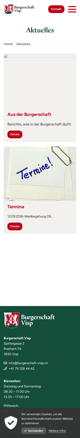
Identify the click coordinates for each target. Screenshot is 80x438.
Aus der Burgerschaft (29, 114)
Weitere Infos (57, 430)
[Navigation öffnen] (72, 9)
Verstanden (35, 430)
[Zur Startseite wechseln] (19, 9)
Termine (15, 207)
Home (8, 44)
